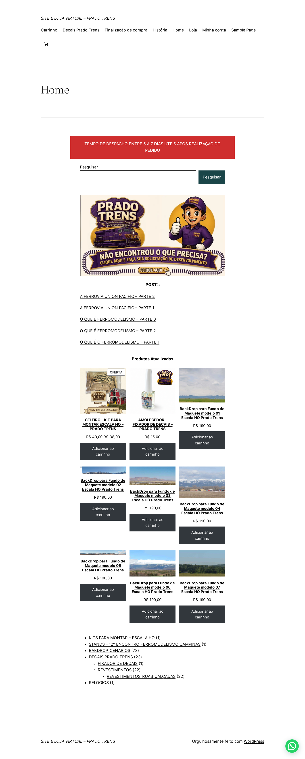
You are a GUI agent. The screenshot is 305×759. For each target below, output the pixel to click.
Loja (193, 30)
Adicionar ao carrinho (103, 451)
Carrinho (49, 30)
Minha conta (214, 30)
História (160, 30)
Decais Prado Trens (81, 30)
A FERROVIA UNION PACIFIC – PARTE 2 (117, 296)
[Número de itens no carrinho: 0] (46, 44)
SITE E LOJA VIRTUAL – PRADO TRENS (78, 18)
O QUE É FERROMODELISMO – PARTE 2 (118, 330)
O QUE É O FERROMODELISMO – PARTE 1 (119, 342)
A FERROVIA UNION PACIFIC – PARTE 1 (117, 307)
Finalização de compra (126, 30)
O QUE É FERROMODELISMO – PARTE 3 (118, 319)
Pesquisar (89, 167)
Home (178, 30)
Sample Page (243, 30)
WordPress (254, 741)
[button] (292, 746)
